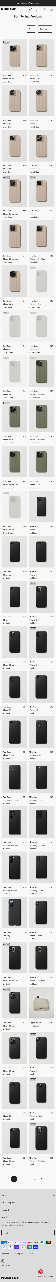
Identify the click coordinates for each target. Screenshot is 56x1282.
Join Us (4, 1217)
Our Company (8, 1202)
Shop (3, 1195)
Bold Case (7, 75)
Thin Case (33, 526)
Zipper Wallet (35, 1022)
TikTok (31, 1253)
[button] (30, 9)
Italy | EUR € (5, 1265)
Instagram (19, 1253)
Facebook (5, 1253)
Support (5, 1210)
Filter (31, 29)
